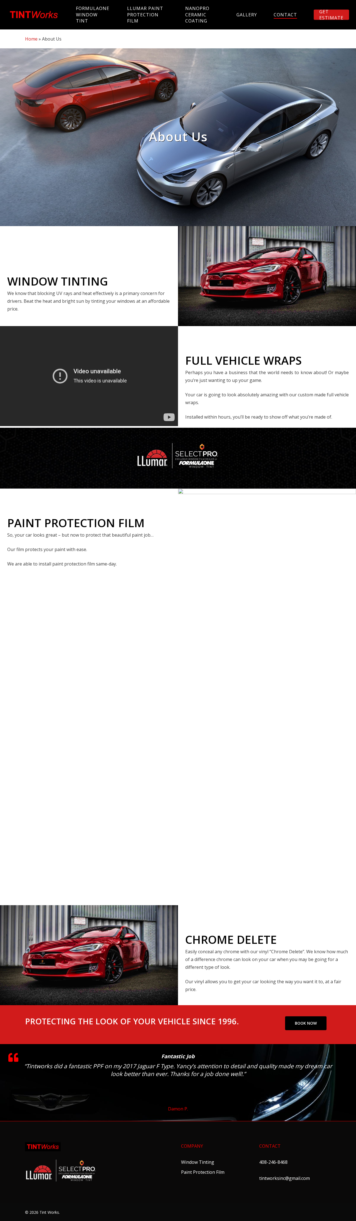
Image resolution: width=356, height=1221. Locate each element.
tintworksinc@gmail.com (284, 1178)
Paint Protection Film (202, 1172)
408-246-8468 (273, 1162)
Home (31, 39)
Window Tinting (197, 1162)
